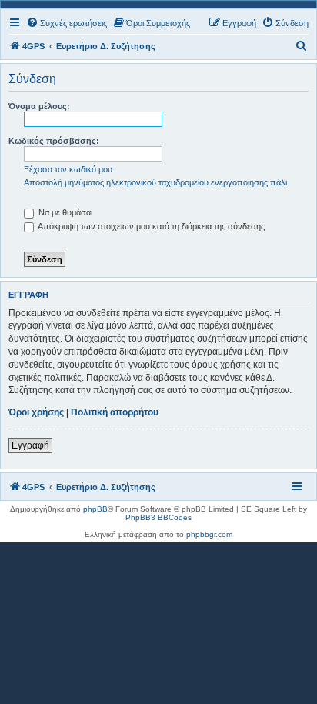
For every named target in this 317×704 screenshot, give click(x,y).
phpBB (95, 509)
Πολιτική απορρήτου (114, 412)
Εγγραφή (30, 445)
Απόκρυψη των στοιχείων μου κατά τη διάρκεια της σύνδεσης (150, 226)
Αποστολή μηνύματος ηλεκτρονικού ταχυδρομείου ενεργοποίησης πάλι (155, 182)
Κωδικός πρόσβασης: (53, 140)
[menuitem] (66, 23)
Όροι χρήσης (36, 412)
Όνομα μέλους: (39, 106)
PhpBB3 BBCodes (158, 517)
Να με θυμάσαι (64, 212)
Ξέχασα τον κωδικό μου (68, 169)
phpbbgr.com (209, 534)
